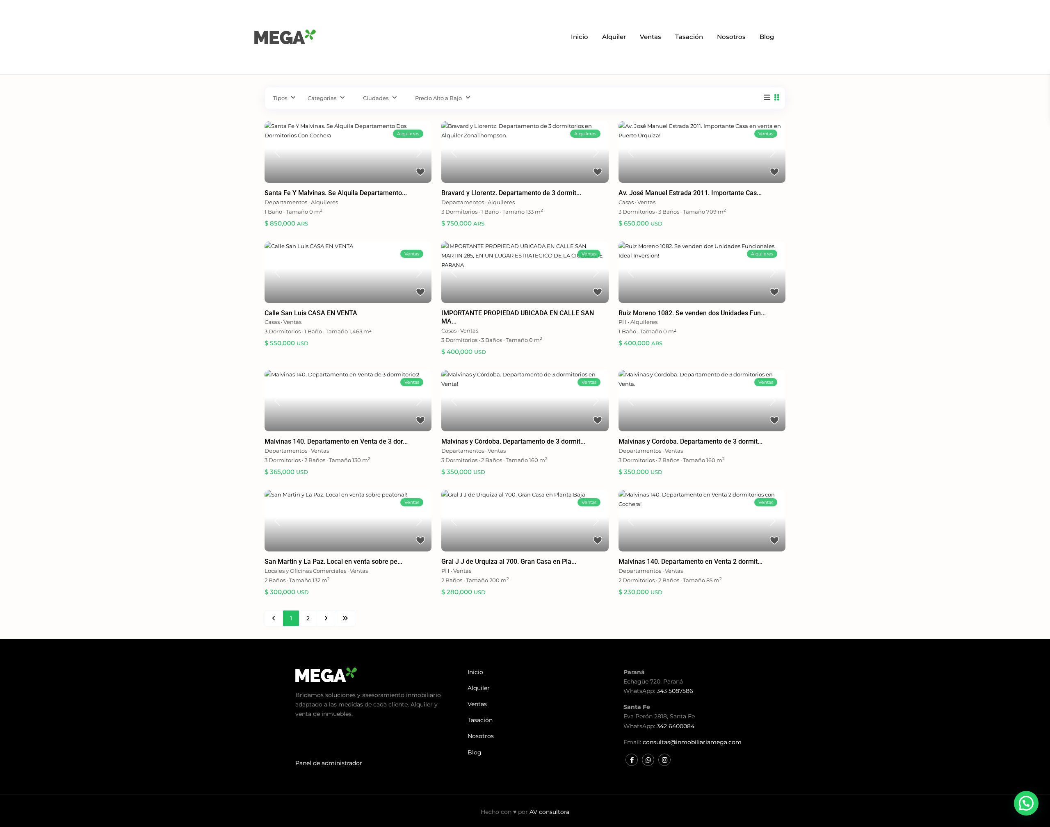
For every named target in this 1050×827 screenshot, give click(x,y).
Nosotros (731, 37)
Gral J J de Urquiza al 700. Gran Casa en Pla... (508, 561)
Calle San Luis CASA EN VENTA (311, 313)
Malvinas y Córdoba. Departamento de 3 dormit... (513, 441)
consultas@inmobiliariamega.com (692, 742)
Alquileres (324, 202)
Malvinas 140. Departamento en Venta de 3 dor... (336, 441)
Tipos (280, 98)
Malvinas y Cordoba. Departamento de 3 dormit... (690, 441)
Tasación (689, 37)
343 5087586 (675, 691)
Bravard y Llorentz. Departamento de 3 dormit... (511, 193)
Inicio (579, 37)
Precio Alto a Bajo (438, 98)
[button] (1026, 803)
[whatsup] (648, 760)
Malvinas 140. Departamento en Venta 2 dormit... (690, 561)
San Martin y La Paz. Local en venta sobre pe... (333, 561)
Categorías (322, 98)
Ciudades (375, 98)
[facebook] (631, 760)
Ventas (650, 37)
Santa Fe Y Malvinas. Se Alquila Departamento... (336, 193)
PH (623, 322)
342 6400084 (675, 726)
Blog (767, 37)
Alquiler (614, 37)
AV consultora (549, 812)
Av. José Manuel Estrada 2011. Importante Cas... (690, 193)
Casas (626, 202)
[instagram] (664, 760)
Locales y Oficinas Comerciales (305, 570)
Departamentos (286, 202)
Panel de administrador (328, 763)
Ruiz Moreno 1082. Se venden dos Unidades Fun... (692, 313)
